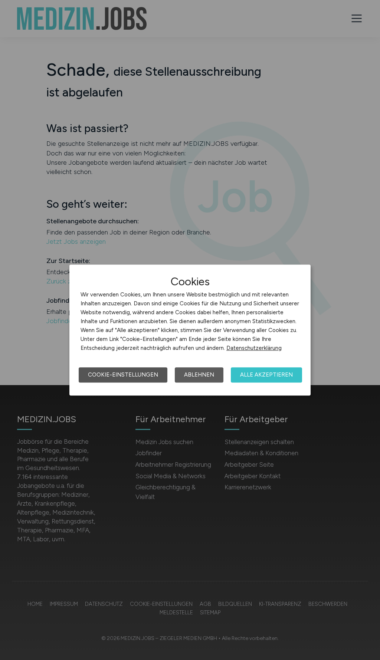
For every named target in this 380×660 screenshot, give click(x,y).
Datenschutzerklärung (254, 348)
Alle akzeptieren (266, 374)
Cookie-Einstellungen (123, 374)
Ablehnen (199, 374)
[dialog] (190, 330)
